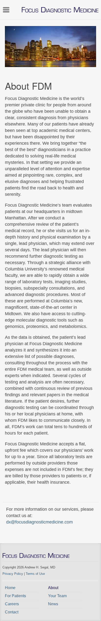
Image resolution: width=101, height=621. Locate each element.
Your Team (57, 596)
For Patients (15, 596)
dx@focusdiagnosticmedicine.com (39, 522)
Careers (12, 604)
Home (10, 588)
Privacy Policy (12, 574)
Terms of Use (35, 574)
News (53, 604)
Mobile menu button (6, 9)
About (53, 588)
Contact (11, 612)
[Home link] (60, 9)
